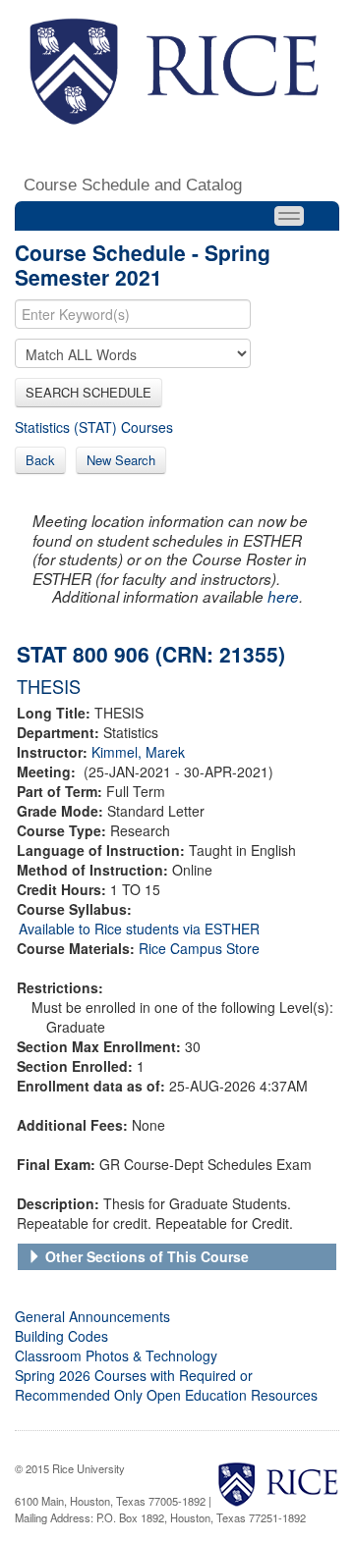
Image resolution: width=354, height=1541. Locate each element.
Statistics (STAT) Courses (94, 427)
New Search (121, 460)
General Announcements (92, 1316)
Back (40, 460)
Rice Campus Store (199, 948)
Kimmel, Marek (138, 752)
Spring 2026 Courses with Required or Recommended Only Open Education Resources (166, 1385)
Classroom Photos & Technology (116, 1355)
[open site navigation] (289, 216)
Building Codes (61, 1336)
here (283, 596)
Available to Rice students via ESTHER (139, 928)
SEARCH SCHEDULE (88, 392)
